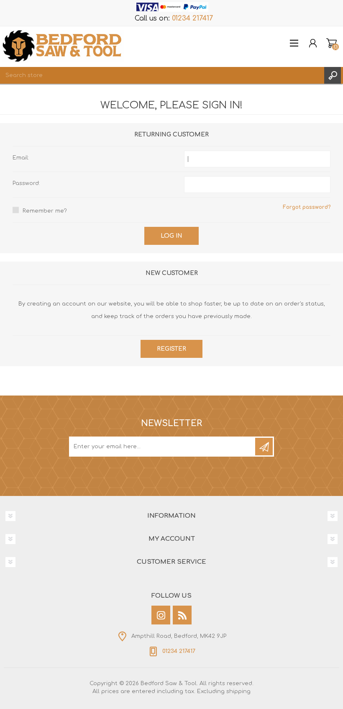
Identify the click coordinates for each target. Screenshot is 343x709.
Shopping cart (331, 43)
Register (171, 349)
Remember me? (45, 211)
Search (332, 75)
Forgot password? (306, 207)
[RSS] (182, 615)
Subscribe (264, 446)
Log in (171, 236)
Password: (26, 183)
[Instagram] (160, 615)
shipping (238, 691)
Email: (21, 158)
